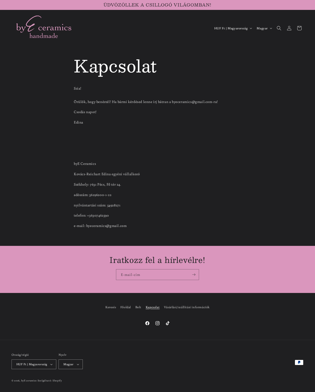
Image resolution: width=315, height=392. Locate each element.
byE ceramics (29, 380)
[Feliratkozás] (194, 274)
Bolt (138, 307)
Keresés (110, 307)
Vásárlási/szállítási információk (187, 307)
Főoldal (125, 307)
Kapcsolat (153, 307)
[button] (279, 28)
